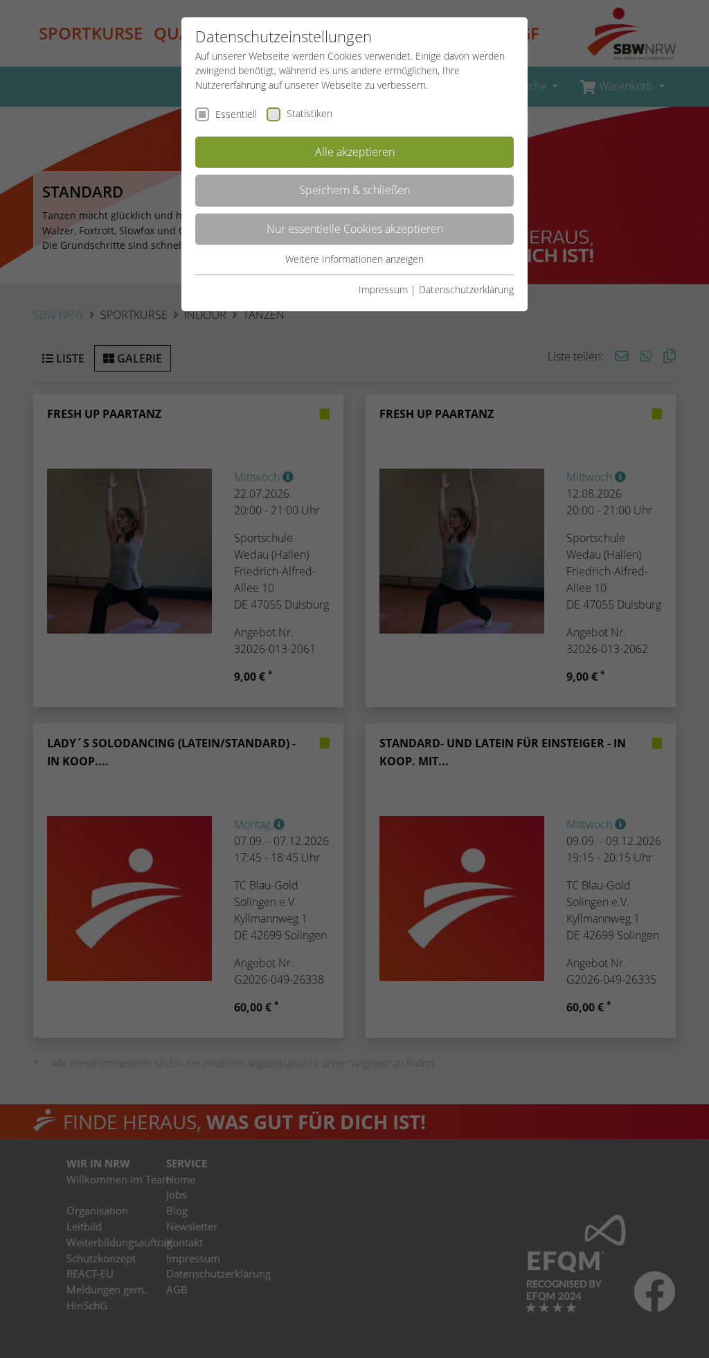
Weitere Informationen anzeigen (354, 258)
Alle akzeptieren (355, 151)
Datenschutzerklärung (466, 289)
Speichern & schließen (354, 190)
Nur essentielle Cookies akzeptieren (355, 228)
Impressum (383, 289)
